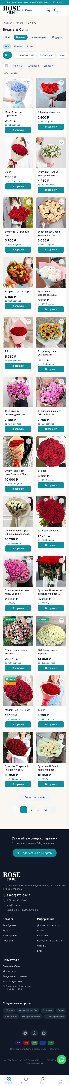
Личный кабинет (12, 966)
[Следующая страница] (53, 809)
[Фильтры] (6, 65)
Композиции (39, 37)
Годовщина (46, 55)
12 (45, 809)
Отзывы (41, 945)
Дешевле (33, 65)
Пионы (18, 46)
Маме (62, 55)
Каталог (20, 22)
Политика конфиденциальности (28, 1048)
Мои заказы (9, 971)
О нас (40, 930)
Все (7, 37)
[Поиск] (56, 10)
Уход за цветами (12, 981)
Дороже (49, 65)
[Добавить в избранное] (28, 82)
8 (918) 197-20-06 (17, 900)
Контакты (42, 935)
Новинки (18, 65)
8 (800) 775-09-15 (18, 895)
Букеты (20, 37)
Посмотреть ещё (35, 797)
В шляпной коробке (27, 1010)
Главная (7, 22)
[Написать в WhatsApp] (61, 1059)
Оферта (54, 1048)
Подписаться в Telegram (37, 853)
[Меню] (63, 10)
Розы (30, 46)
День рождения (25, 55)
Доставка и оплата (48, 925)
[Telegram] (25, 1033)
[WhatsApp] (34, 1033)
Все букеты (9, 925)
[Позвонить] (49, 10)
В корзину (18, 130)
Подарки (57, 37)
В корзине (47, 1010)
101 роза (9, 1010)
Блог (39, 950)
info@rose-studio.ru (17, 905)
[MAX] (44, 1033)
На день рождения (55, 1016)
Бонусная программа (49, 940)
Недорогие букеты (31, 1016)
